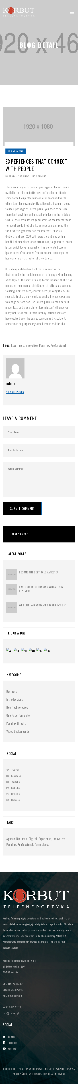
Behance (15, 800)
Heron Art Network (53, 1074)
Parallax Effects (16, 723)
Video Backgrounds (18, 731)
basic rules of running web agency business (41, 589)
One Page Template (18, 715)
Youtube (16, 782)
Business (11, 691)
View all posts (15, 392)
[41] (10, 651)
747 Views (24, 176)
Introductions (14, 699)
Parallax (44, 345)
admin (10, 383)
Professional (58, 345)
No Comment (39, 176)
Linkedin (15, 788)
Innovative (32, 345)
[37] (40, 651)
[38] (17, 651)
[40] (32, 651)
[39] (25, 651)
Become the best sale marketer (38, 572)
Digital (33, 839)
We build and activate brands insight (43, 605)
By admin (10, 176)
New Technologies (17, 707)
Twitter (15, 770)
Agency (10, 839)
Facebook (16, 776)
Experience (17, 345)
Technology (41, 844)
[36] (47, 651)
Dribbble (15, 794)
